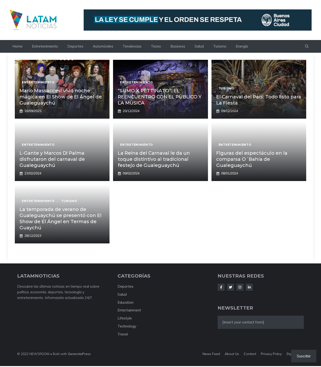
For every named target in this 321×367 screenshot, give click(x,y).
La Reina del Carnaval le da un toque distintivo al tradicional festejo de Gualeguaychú (154, 159)
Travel (122, 334)
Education (125, 302)
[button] (306, 46)
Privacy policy (271, 354)
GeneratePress (79, 354)
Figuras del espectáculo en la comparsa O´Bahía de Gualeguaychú (251, 159)
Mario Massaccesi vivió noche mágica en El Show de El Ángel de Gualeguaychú (61, 97)
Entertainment (129, 310)
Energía (242, 46)
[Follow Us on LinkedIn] (249, 287)
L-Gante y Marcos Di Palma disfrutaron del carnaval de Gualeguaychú (52, 159)
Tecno (156, 46)
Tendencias (132, 46)
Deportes (75, 46)
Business (177, 46)
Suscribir (304, 356)
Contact (250, 354)
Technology (126, 326)
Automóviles (103, 46)
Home (17, 46)
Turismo (219, 46)
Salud (199, 46)
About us (232, 354)
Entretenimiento (45, 46)
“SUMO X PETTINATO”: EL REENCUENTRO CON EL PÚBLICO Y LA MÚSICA (159, 97)
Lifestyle (124, 318)
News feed (211, 354)
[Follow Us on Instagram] (239, 287)
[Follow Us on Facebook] (221, 287)
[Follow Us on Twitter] (230, 287)
